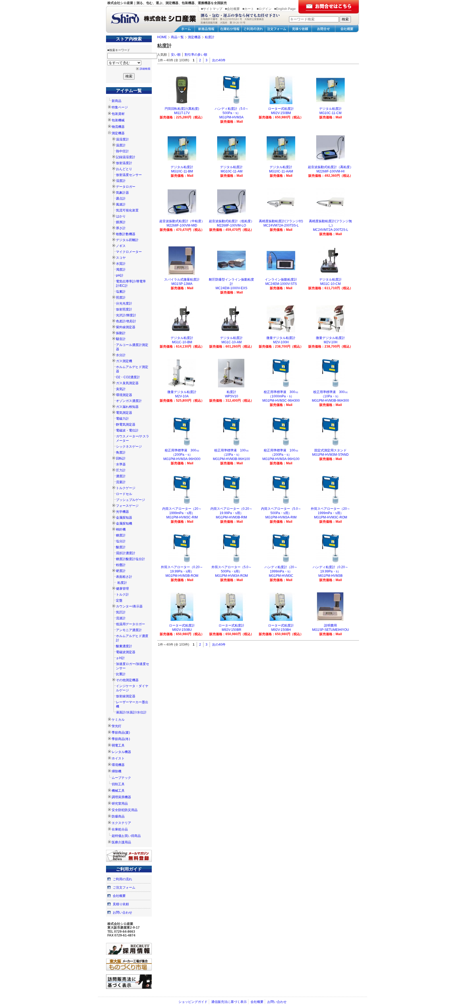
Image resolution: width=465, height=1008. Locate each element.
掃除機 (116, 771)
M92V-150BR (231, 630)
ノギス (121, 246)
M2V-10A (182, 396)
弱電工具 (118, 745)
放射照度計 (124, 309)
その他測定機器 (127, 680)
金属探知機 (124, 523)
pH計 (120, 275)
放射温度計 (124, 163)
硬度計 (121, 571)
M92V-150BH (281, 630)
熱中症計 (122, 151)
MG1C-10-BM (182, 342)
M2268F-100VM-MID (182, 225)
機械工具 (118, 791)
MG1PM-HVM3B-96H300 (330, 400)
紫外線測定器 (125, 327)
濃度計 (121, 476)
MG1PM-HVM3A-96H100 (281, 459)
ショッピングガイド (192, 1002)
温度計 (121, 145)
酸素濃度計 (124, 646)
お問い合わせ (122, 912)
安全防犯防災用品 (125, 810)
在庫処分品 (120, 829)
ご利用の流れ (122, 879)
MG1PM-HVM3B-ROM (181, 576)
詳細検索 (145, 68)
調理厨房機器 (121, 797)
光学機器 (122, 512)
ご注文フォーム (124, 887)
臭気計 (121, 389)
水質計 (121, 264)
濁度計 (121, 269)
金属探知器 (124, 517)
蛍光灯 (116, 726)
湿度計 (121, 181)
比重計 (121, 674)
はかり (121, 216)
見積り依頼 (121, 904)
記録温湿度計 (125, 157)
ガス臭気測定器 (127, 383)
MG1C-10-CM (330, 284)
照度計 (121, 297)
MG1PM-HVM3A (231, 117)
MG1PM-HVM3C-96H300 (281, 400)
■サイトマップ (211, 9)
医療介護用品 (121, 842)
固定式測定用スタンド (330, 450)
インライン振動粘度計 (281, 279)
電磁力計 (122, 418)
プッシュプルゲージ (130, 500)
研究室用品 (120, 803)
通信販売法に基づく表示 (229, 1002)
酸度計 (121, 547)
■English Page (285, 9)
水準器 (121, 464)
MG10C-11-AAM (281, 171)
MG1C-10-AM (231, 342)
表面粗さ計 (124, 577)
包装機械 (118, 120)
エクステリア (121, 823)
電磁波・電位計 (127, 430)
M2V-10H (330, 342)
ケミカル (118, 719)
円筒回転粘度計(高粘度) (182, 109)
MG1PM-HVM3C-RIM (182, 517)
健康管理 (122, 588)
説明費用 (330, 625)
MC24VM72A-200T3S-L (281, 225)
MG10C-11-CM (330, 113)
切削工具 (118, 784)
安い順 (176, 54)
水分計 (121, 355)
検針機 (121, 529)
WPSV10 (231, 396)
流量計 (121, 482)
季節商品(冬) (121, 739)
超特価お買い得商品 (126, 836)
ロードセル (124, 494)
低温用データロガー (130, 624)
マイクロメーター (129, 252)
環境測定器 (124, 395)
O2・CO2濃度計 (128, 377)
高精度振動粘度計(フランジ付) (281, 221)
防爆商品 (118, 816)
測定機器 (118, 133)
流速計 (121, 618)
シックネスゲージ (129, 446)
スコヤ (121, 258)
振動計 (121, 333)
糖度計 (121, 535)
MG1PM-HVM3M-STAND (330, 455)
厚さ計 (121, 228)
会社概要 (119, 896)
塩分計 (121, 541)
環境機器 (118, 765)
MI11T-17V (182, 113)
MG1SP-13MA (181, 284)
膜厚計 (121, 222)
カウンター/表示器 (129, 606)
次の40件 (219, 60)
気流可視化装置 (127, 210)
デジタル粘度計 (330, 109)
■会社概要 (232, 9)
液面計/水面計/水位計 (131, 712)
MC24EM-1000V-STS (281, 284)
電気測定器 (124, 413)
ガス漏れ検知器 (127, 407)
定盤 (119, 600)
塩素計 (121, 291)
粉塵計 (121, 565)
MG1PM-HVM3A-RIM (281, 517)
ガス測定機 (124, 361)
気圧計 (121, 612)
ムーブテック (121, 778)
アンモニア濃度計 (129, 630)
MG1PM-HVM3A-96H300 (181, 459)
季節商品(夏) (121, 732)
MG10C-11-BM (182, 171)
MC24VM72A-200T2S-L (330, 230)
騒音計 (121, 339)
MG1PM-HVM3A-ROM (231, 576)
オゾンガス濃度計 (129, 401)
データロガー (125, 187)
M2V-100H (281, 342)
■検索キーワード (118, 50)
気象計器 (122, 192)
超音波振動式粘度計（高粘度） (330, 167)
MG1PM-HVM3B (330, 576)
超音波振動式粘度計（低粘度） (231, 221)
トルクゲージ (125, 488)
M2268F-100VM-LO (231, 225)
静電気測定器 (125, 424)
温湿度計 (122, 139)
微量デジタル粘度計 (280, 338)
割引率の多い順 (196, 54)
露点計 (121, 198)
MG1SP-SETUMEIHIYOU (330, 630)
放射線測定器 (125, 696)
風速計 (121, 204)
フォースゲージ (127, 506)
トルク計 (122, 594)
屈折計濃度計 (125, 553)
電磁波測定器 (125, 652)
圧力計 (121, 470)
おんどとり (124, 169)
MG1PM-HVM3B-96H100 (231, 459)
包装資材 (118, 114)
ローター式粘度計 (281, 109)
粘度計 (122, 583)
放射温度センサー (129, 175)
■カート (248, 9)
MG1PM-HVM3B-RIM (231, 517)
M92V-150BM (281, 113)
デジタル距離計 (127, 240)
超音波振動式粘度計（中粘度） (182, 221)
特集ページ (120, 107)
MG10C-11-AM (231, 171)
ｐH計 (120, 658)
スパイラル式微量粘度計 (182, 279)
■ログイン (264, 9)
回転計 (121, 458)
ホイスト (118, 758)
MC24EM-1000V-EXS (231, 288)
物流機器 (118, 127)
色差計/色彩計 (126, 321)
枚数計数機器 (125, 234)
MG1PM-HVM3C (281, 576)
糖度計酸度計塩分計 (130, 559)
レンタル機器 (121, 752)
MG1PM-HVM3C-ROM (330, 517)
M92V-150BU (182, 630)
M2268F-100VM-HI (330, 171)
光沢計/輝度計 (126, 315)
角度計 (121, 452)
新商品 (116, 101)
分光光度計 (124, 303)
